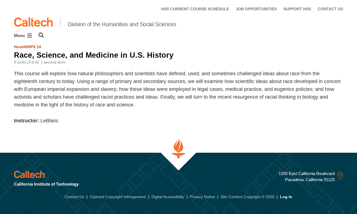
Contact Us (74, 196)
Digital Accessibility (167, 196)
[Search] (41, 35)
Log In (286, 196)
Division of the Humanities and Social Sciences (122, 24)
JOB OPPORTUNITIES (256, 9)
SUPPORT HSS (297, 9)
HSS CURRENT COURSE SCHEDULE (195, 9)
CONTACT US (330, 9)
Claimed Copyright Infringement (118, 196)
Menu (20, 35)
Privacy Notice (202, 196)
